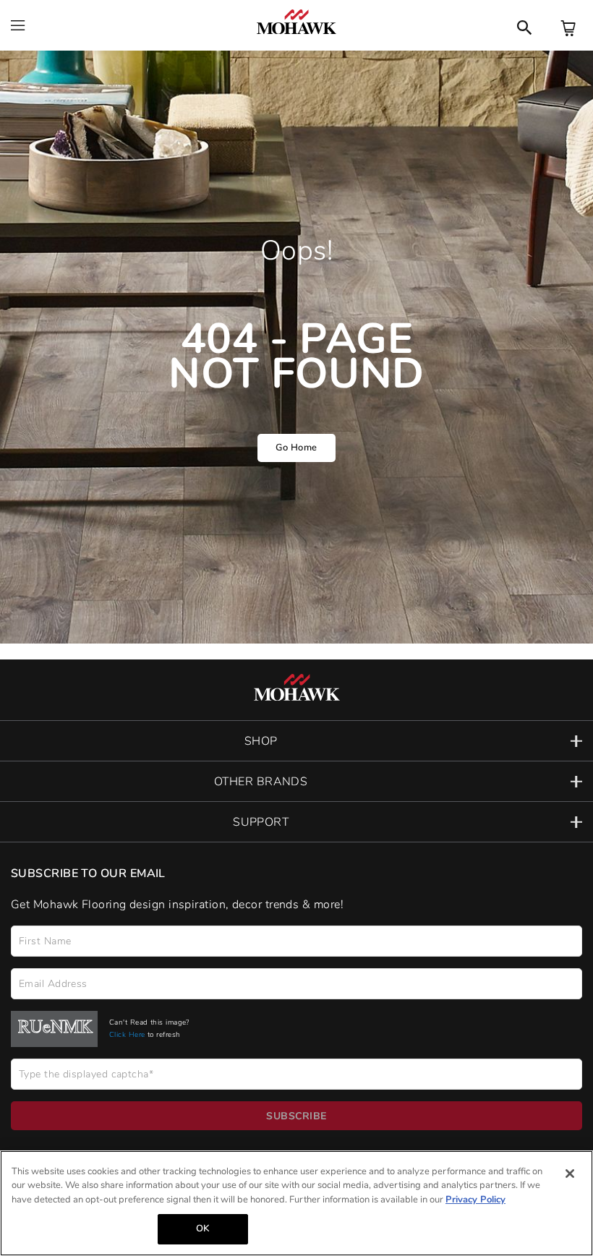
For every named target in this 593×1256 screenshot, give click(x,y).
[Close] (570, 1173)
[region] (296, 1203)
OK (202, 1228)
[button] (296, 741)
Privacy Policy (475, 1199)
